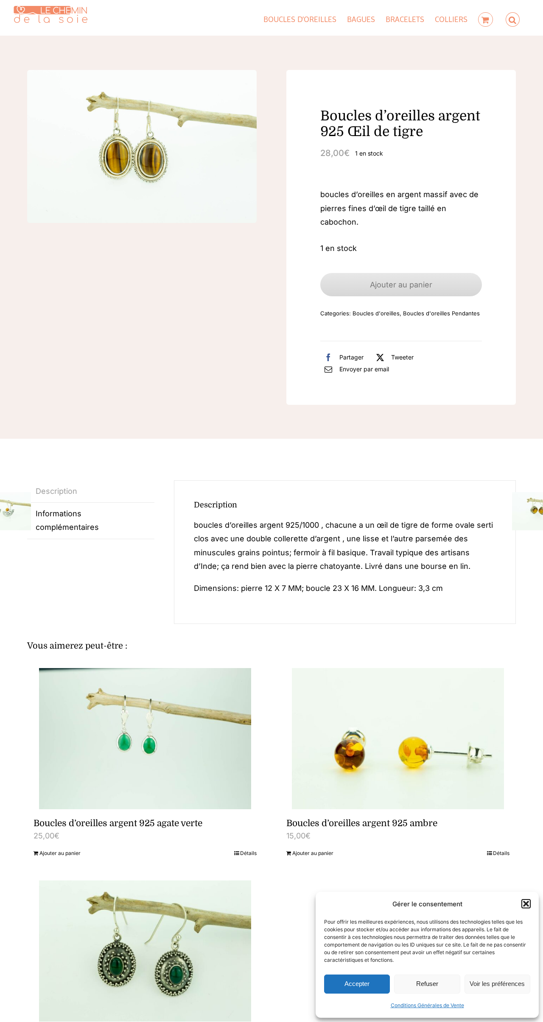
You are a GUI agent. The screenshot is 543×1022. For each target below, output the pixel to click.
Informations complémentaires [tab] (67, 520)
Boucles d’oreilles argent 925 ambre (361, 823)
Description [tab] (56, 491)
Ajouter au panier (401, 284)
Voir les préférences (497, 983)
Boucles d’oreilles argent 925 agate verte (118, 823)
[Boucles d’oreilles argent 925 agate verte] (145, 738)
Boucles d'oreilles (376, 313)
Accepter (356, 983)
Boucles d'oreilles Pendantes (441, 313)
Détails (248, 853)
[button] (526, 903)
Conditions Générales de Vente (427, 1005)
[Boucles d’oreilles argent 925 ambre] (398, 738)
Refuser (427, 983)
